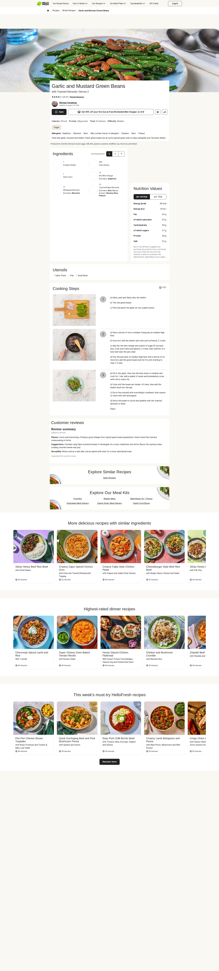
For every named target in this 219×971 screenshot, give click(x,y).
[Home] (48, 10)
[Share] (164, 112)
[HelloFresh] (43, 3)
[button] (88, 153)
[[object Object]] (157, 112)
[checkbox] (53, 97)
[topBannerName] (109, 21)
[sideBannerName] (150, 164)
